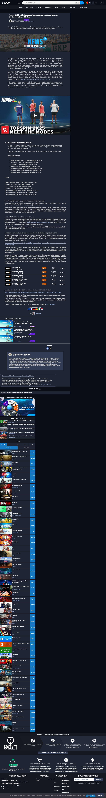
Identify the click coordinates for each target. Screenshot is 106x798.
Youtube (50, 779)
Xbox (55, 782)
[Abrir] (19, 2)
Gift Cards (64, 782)
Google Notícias (46, 385)
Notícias (26, 20)
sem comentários (29, 21)
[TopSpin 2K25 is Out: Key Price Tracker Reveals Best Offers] (28, 309)
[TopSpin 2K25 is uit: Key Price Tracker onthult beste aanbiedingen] (42, 309)
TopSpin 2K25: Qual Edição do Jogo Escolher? (22, 337)
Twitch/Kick (39, 779)
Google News (50, 304)
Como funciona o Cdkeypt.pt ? (9, 780)
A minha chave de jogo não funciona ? (10, 783)
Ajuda (101, 795)
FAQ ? (2, 786)
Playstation (57, 786)
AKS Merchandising (65, 791)
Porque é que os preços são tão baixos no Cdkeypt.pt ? (15, 782)
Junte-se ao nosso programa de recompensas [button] (53, 752)
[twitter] (50, 348)
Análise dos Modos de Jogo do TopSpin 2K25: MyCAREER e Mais (23, 322)
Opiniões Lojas (65, 786)
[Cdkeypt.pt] (6, 2)
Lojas (37, 780)
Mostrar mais (21, 418)
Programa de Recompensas (65, 779)
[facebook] (47, 348)
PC (54, 779)
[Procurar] (82, 2)
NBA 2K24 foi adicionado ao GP (38, 222)
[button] (102, 2)
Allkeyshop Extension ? (6, 788)
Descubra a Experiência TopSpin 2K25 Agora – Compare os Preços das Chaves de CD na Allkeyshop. (35, 243)
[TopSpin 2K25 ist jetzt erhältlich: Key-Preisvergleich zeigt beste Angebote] (34, 309)
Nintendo (56, 790)
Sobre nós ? (4, 779)
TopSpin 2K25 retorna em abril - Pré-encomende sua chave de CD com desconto (23, 330)
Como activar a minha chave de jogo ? (11, 785)
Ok (87, 795)
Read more (93, 795)
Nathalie (38, 313)
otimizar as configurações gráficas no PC (35, 79)
